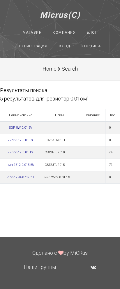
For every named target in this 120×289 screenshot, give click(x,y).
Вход (64, 46)
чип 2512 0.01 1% (20, 152)
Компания (64, 32)
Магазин (32, 32)
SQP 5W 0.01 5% (20, 128)
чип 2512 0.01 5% (20, 140)
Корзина (91, 46)
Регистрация (33, 46)
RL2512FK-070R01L (21, 177)
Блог (92, 32)
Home (50, 69)
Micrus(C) (60, 15)
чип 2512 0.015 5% (20, 165)
